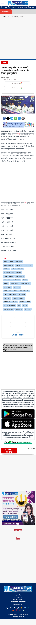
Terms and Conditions (18, 602)
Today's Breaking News (10, 301)
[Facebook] (4, 118)
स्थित (18, 134)
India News (7, 298)
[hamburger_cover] (2, 2)
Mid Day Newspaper (9, 305)
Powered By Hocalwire (18, 616)
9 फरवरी (5, 261)
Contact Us (18, 597)
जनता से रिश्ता (7, 280)
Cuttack (6, 269)
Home (4, 17)
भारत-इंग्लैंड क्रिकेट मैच (8, 265)
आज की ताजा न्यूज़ (16, 280)
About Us (18, 595)
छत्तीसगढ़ (20, 7)
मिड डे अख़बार (16, 287)
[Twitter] (8, 118)
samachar (19, 309)
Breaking (6, 12)
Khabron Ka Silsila (18, 298)
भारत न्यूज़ (6, 283)
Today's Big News (25, 301)
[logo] (18, 2)
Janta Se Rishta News (10, 291)
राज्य (25, 7)
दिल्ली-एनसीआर (12, 7)
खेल (33, 7)
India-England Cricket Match (12, 272)
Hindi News (22, 294)
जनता (19, 305)
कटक (11, 261)
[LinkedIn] (11, 118)
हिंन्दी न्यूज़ (25, 280)
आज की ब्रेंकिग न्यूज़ (25, 283)
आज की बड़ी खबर (7, 287)
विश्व (29, 7)
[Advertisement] (18, 38)
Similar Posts (9, 450)
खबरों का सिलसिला (14, 283)
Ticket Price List (8, 276)
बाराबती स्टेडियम (19, 261)
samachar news (8, 309)
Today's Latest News (10, 294)
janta (25, 305)
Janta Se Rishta (24, 291)
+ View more (31, 448)
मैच (26, 203)
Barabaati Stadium (17, 269)
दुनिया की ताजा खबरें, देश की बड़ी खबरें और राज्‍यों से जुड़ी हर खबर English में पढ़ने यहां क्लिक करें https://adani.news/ (17, 347)
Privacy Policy (18, 599)
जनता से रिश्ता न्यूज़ (20, 276)
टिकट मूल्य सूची (19, 265)
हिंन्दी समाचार (27, 309)
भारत (5, 7)
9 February (28, 265)
